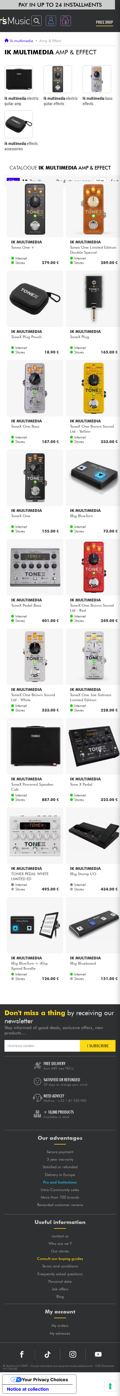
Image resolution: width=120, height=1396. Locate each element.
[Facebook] (22, 1354)
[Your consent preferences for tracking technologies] (110, 1386)
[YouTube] (98, 1354)
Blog (60, 1296)
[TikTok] (47, 1354)
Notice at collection (28, 1389)
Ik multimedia (21, 41)
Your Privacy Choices (45, 1379)
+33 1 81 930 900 (71, 1101)
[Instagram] (72, 1354)
